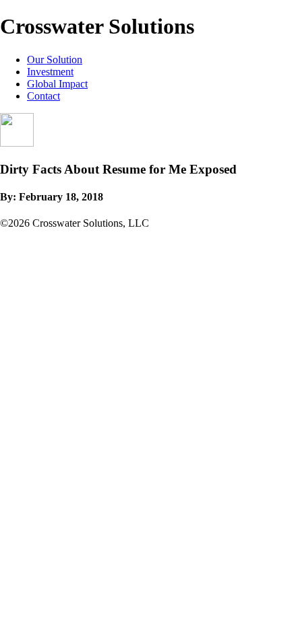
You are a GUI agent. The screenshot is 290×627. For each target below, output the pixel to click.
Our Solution (54, 59)
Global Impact (57, 83)
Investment (50, 71)
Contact (43, 96)
